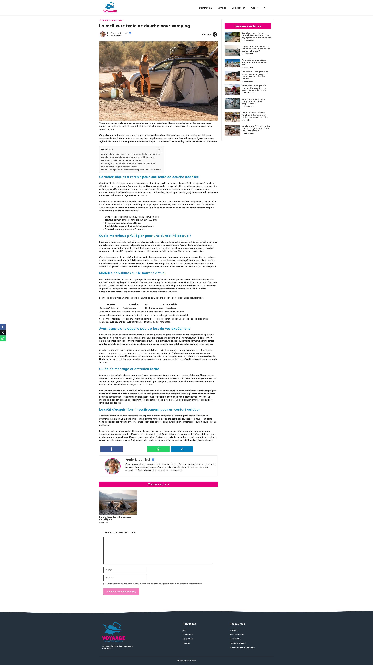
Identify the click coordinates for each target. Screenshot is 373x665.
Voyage (222, 7)
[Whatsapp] (3, 338)
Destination (205, 7)
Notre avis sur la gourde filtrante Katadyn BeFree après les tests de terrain (254, 87)
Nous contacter (237, 634)
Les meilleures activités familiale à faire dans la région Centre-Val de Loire (255, 114)
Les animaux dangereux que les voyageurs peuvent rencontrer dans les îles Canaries (256, 75)
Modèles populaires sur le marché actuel (121, 160)
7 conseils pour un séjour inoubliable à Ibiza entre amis (254, 62)
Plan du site (235, 639)
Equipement (238, 7)
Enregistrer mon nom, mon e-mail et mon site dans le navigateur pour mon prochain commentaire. (154, 583)
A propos (234, 630)
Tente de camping (112, 20)
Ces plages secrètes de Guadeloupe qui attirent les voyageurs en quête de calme (256, 35)
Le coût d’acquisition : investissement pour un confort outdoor (131, 169)
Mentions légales (238, 643)
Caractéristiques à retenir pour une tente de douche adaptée (131, 154)
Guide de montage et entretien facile (119, 166)
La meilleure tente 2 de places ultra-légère (115, 518)
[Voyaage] (110, 8)
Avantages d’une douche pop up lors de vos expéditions (128, 163)
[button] (266, 8)
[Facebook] (3, 327)
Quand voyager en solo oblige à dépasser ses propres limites (253, 101)
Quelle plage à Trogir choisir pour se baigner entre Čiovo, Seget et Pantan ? (256, 128)
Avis (253, 7)
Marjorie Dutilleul (119, 33)
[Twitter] (3, 332)
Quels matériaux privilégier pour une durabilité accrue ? (128, 157)
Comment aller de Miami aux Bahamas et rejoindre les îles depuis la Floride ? (256, 48)
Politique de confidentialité (242, 647)
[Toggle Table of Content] (158, 150)
